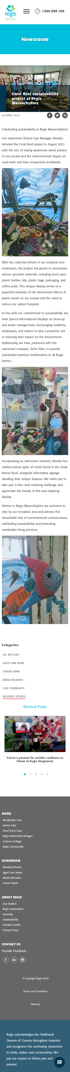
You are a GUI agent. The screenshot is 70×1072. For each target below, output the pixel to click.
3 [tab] (36, 774)
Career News (11, 671)
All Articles (11, 654)
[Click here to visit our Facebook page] (6, 960)
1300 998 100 (53, 11)
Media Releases (13, 679)
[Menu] (26, 12)
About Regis (12, 897)
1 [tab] (25, 774)
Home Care (9, 825)
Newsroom (11, 860)
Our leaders (10, 903)
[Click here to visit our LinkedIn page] (14, 960)
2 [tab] (30, 774)
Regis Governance (13, 909)
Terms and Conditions (35, 991)
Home (6, 813)
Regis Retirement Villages (17, 836)
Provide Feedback (14, 951)
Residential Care (12, 820)
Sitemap (35, 1004)
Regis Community (13, 846)
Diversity (8, 914)
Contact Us (11, 944)
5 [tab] (47, 774)
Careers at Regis (12, 841)
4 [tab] (41, 774)
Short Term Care (12, 830)
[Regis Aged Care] (10, 12)
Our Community (13, 688)
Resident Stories (14, 696)
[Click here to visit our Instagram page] (23, 960)
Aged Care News (13, 663)
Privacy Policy (10, 930)
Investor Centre (12, 924)
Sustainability (10, 919)
